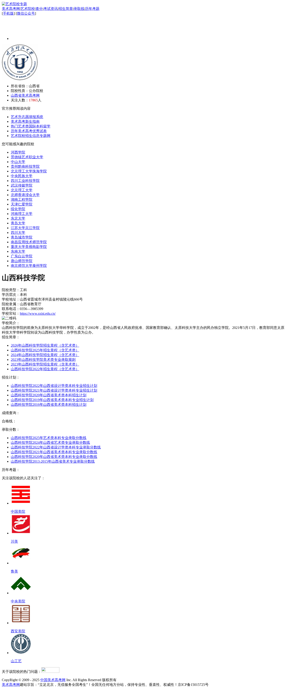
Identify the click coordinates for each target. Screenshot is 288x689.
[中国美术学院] (21, 503)
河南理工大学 (21, 214)
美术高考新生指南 (25, 121)
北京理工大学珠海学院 (29, 171)
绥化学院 (18, 209)
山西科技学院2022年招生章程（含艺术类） (45, 369)
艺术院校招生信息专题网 (30, 136)
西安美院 (18, 631)
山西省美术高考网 (25, 95)
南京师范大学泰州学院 (29, 266)
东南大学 (18, 251)
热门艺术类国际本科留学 (30, 126)
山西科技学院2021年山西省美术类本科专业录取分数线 (54, 452)
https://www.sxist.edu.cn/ (38, 313)
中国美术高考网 (52, 680)
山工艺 (16, 661)
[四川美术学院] (21, 533)
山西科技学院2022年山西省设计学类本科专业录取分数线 (56, 447)
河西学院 (18, 152)
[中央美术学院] (21, 593)
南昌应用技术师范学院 (29, 242)
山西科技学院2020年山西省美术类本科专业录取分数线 (54, 457)
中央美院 (18, 601)
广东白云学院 (21, 256)
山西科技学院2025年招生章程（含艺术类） (45, 350)
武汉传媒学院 (21, 185)
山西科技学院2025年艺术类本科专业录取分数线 (48, 438)
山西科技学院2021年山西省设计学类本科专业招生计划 (54, 390)
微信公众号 (26, 13)
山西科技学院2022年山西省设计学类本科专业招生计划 (54, 386)
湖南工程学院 (21, 199)
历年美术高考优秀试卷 (29, 131)
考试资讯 (50, 9)
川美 (14, 541)
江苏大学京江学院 (25, 228)
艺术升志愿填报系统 (27, 117)
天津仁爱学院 (21, 204)
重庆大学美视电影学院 (29, 247)
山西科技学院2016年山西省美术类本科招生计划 (48, 404)
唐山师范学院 (21, 261)
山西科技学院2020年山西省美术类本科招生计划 (48, 395)
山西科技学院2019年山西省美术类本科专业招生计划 (52, 400)
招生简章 (65, 9)
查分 (39, 9)
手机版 (8, 13)
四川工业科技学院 (25, 181)
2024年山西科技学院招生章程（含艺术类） (45, 355)
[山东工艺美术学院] (21, 653)
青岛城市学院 (21, 237)
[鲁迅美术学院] (21, 563)
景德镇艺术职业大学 (27, 157)
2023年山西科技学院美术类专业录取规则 (43, 359)
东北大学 (18, 218)
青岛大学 (18, 223)
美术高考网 (11, 9)
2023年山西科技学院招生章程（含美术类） (45, 364)
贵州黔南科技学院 (25, 166)
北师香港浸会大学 (25, 195)
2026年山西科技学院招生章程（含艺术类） (45, 345)
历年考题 (92, 9)
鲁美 (14, 571)
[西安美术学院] (21, 623)
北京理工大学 (21, 190)
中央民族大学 (21, 176)
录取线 (79, 9)
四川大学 (18, 232)
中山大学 (18, 162)
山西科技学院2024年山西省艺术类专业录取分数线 (50, 442)
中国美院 (18, 511)
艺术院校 (27, 9)
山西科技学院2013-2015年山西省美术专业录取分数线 (53, 461)
